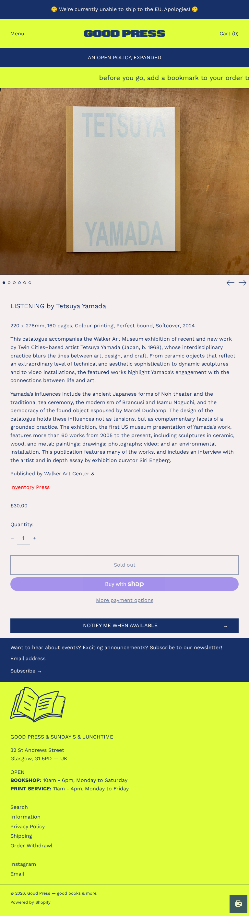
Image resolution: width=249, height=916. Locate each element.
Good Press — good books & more (61, 893)
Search (19, 807)
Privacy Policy (27, 826)
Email (17, 874)
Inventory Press (30, 487)
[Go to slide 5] (24, 282)
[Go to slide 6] (30, 282)
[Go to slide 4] (19, 282)
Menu (17, 33)
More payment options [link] (124, 600)
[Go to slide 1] (4, 282)
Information (25, 817)
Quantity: (22, 524)
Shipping (21, 836)
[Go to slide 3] (14, 282)
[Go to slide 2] (9, 282)
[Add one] (34, 538)
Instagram (23, 864)
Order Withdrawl (31, 845)
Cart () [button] (229, 33)
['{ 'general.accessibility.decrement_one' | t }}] (12, 538)
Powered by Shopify (30, 902)
